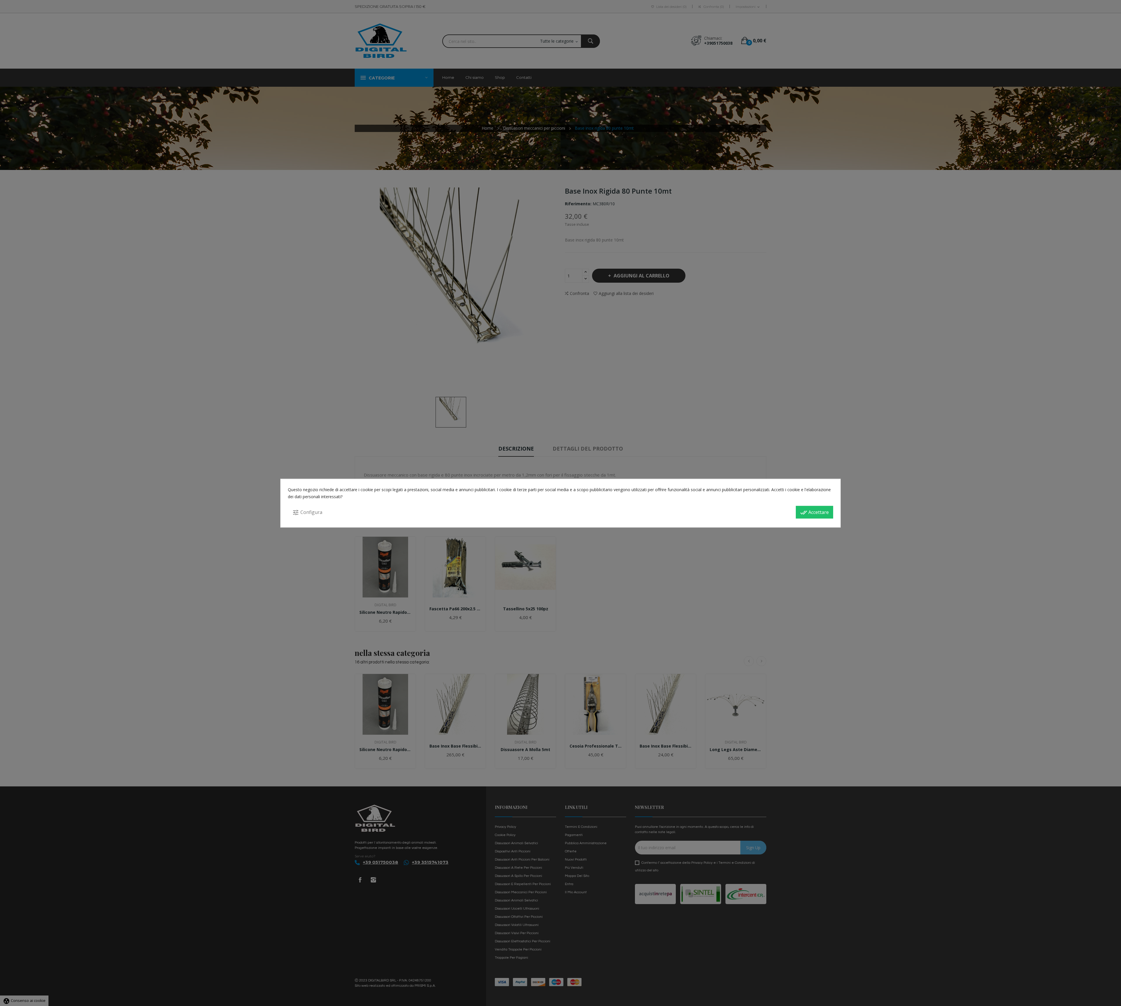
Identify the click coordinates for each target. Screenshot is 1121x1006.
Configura (307, 512)
